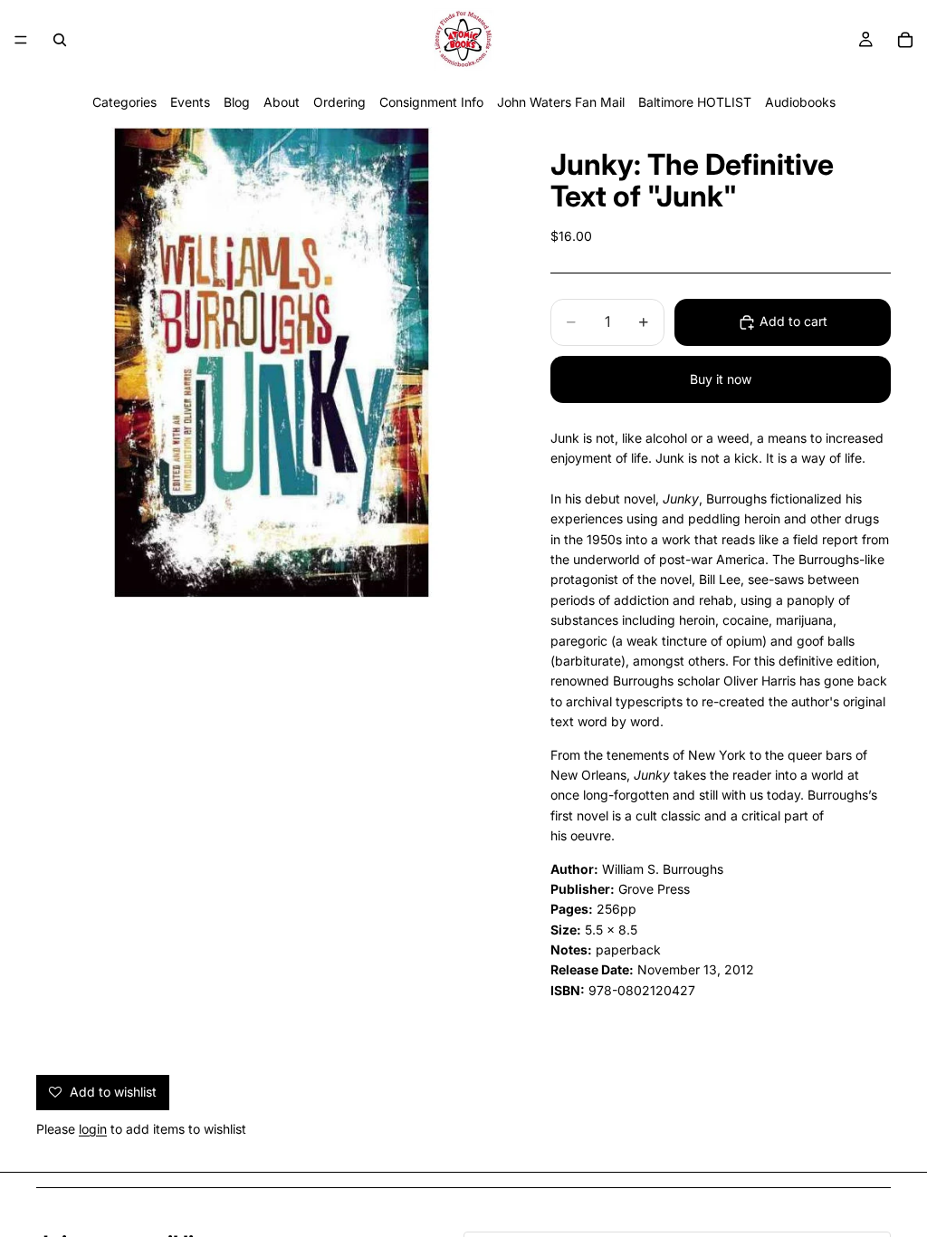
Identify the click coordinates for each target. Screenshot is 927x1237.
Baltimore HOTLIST (694, 102)
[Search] (60, 40)
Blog (237, 102)
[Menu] (21, 40)
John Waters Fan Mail (561, 102)
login (93, 1128)
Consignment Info (431, 102)
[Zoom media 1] (271, 362)
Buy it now (720, 379)
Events (190, 102)
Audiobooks (800, 102)
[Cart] (905, 40)
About (281, 102)
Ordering (339, 102)
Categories (124, 102)
